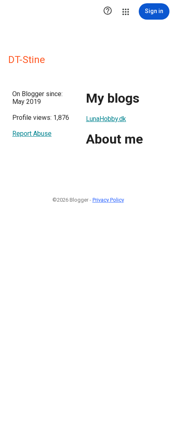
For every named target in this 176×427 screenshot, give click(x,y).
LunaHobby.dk (106, 119)
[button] (107, 11)
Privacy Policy (108, 200)
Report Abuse (32, 133)
